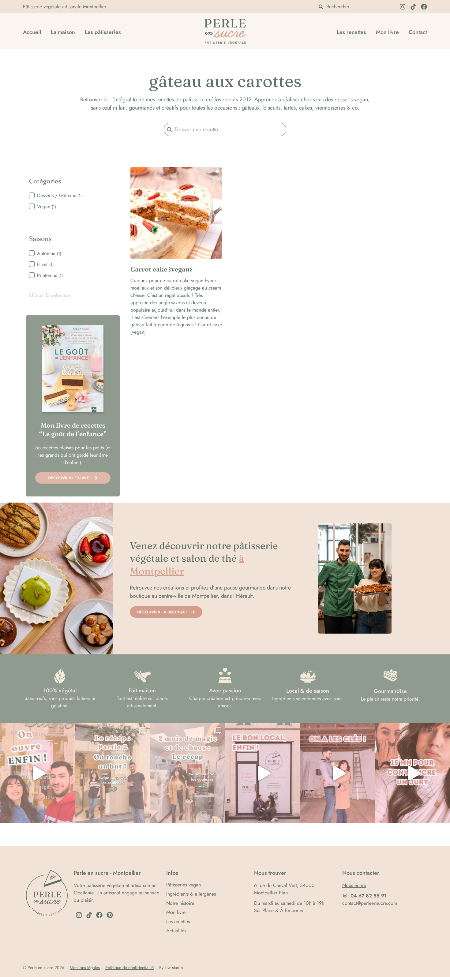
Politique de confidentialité (129, 967)
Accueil (32, 32)
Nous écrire (354, 885)
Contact (418, 32)
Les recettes (351, 32)
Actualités (176, 931)
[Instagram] (402, 7)
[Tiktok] (413, 7)
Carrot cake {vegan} (161, 269)
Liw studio (174, 967)
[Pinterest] (110, 915)
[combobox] (355, 6)
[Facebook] (424, 7)
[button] (73, 196)
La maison (63, 32)
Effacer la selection (49, 295)
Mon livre (387, 32)
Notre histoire (180, 903)
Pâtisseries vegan (183, 885)
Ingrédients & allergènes (191, 894)
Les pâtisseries (103, 32)
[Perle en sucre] (229, 32)
